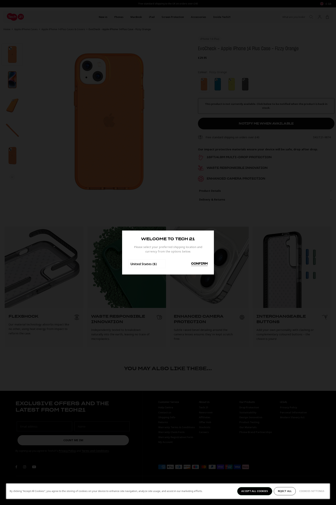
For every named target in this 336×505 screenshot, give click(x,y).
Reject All (285, 491)
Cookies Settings (311, 491)
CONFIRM (199, 263)
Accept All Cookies (254, 491)
